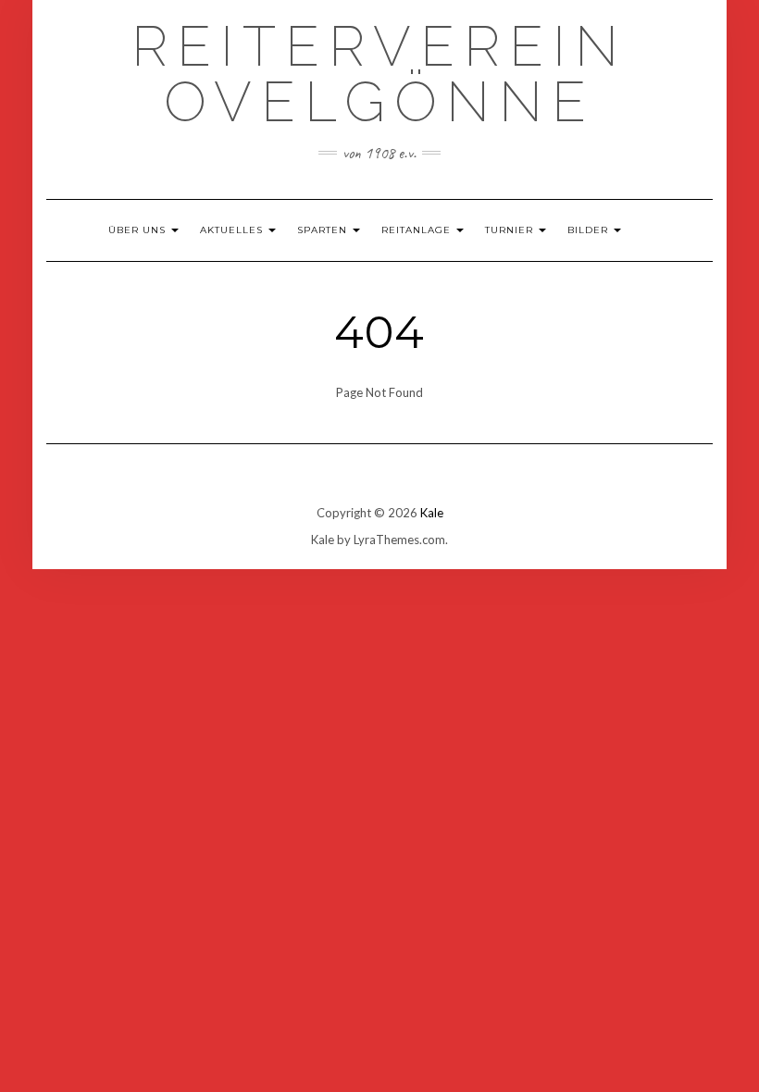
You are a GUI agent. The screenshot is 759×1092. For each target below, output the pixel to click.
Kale (431, 512)
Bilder (589, 230)
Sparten (324, 230)
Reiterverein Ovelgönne (379, 74)
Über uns (138, 230)
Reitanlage (417, 230)
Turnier (511, 230)
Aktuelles (233, 230)
